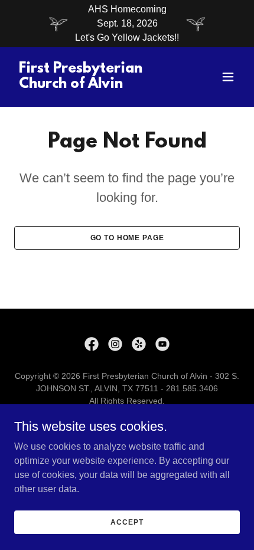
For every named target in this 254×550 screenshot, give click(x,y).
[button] (228, 77)
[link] (93, 85)
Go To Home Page (127, 238)
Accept (126, 522)
